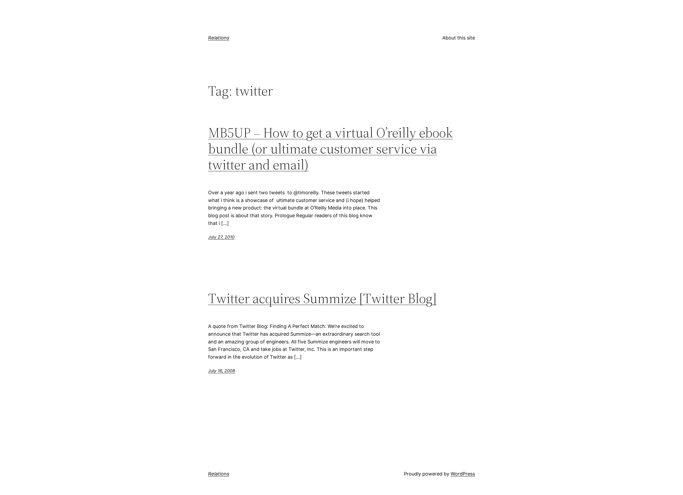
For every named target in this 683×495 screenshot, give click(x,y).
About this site (458, 38)
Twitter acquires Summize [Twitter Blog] (322, 298)
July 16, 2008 (221, 370)
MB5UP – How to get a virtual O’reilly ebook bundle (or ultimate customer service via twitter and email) (330, 148)
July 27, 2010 (221, 237)
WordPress (463, 474)
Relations (218, 38)
